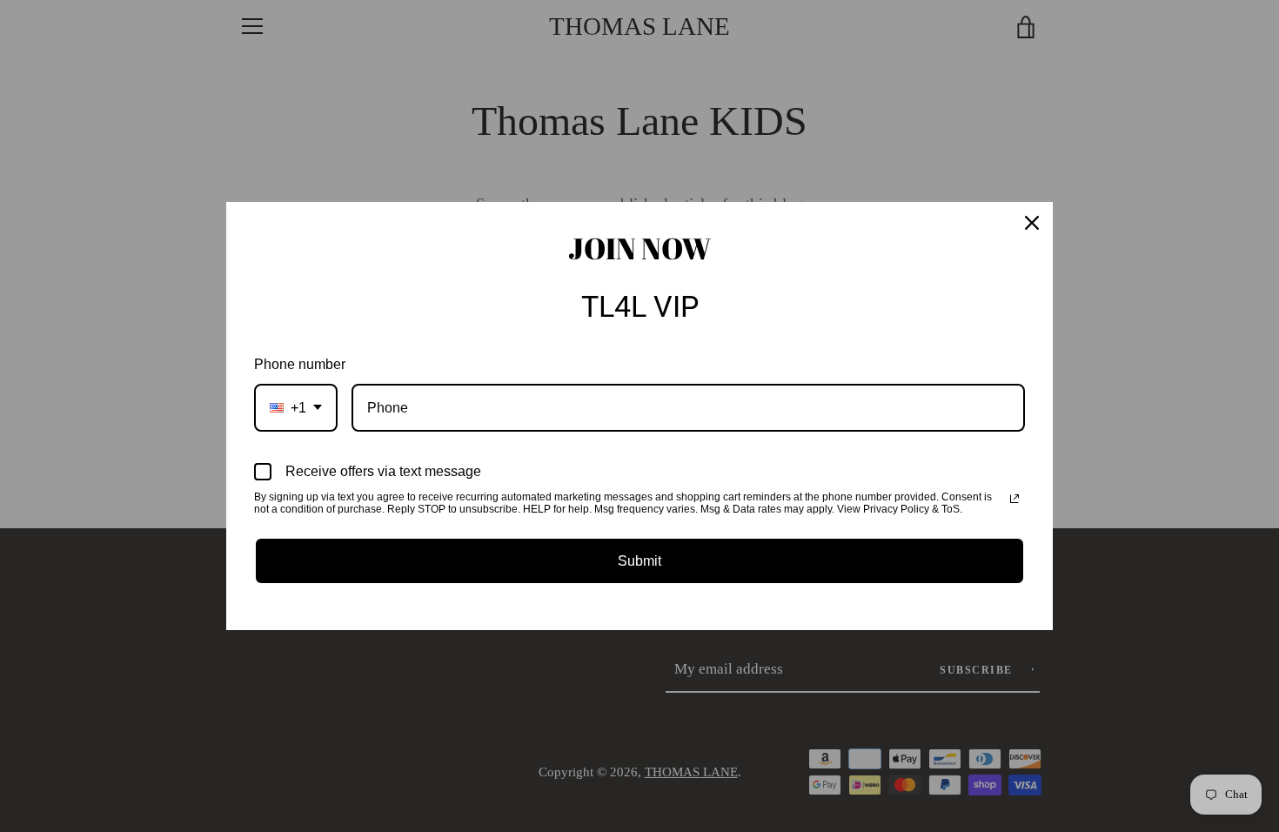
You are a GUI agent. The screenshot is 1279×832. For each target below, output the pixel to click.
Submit (639, 561)
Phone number (299, 364)
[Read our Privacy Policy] (1014, 498)
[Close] (1032, 223)
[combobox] (296, 408)
